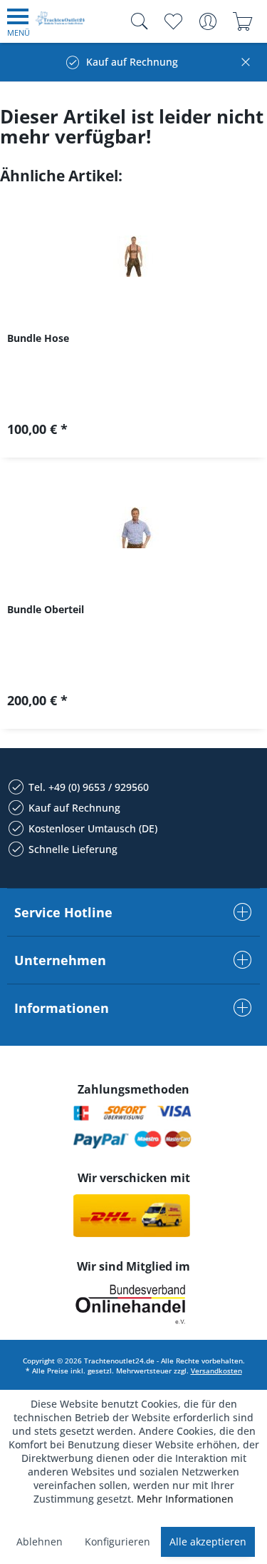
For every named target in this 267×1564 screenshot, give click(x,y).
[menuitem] (18, 21)
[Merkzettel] (173, 21)
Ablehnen (39, 1541)
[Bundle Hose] (133, 256)
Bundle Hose (38, 338)
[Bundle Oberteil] (133, 527)
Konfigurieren (117, 1541)
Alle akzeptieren (207, 1541)
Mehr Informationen (185, 1498)
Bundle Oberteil (45, 609)
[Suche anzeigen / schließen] (136, 21)
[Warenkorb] (242, 21)
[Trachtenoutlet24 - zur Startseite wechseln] (60, 23)
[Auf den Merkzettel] (133, 434)
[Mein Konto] (208, 21)
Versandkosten (216, 1371)
